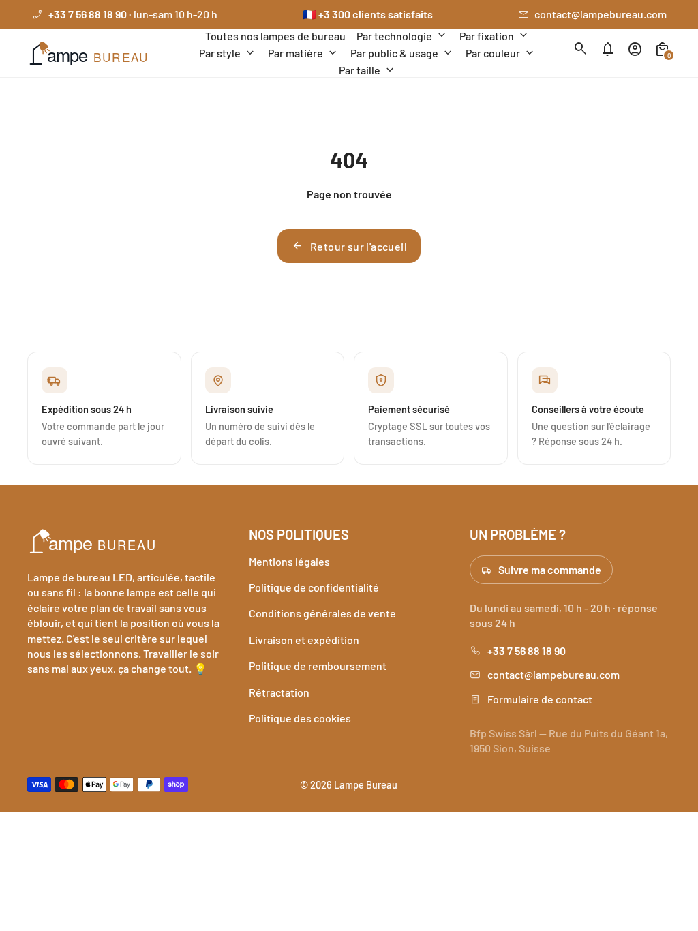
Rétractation (279, 692)
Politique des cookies (300, 718)
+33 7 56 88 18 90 (526, 650)
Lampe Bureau (365, 784)
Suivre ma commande (549, 569)
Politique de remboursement (317, 665)
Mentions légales (289, 561)
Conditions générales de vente (322, 613)
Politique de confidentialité (314, 587)
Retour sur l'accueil (349, 246)
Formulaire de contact (539, 698)
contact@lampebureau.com (600, 13)
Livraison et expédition (304, 639)
